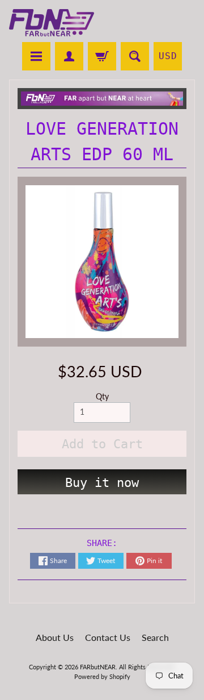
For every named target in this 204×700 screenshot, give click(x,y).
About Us (55, 637)
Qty (102, 396)
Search (155, 637)
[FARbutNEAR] (51, 22)
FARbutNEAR (98, 666)
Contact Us (107, 637)
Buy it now (102, 483)
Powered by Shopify (102, 676)
